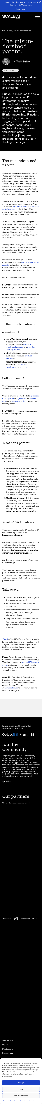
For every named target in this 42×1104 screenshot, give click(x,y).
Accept (21, 1083)
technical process (15, 347)
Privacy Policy (7, 1101)
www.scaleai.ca (11, 688)
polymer (23, 367)
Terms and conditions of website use (26, 1101)
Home (4, 31)
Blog (10, 31)
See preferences (21, 1096)
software (27, 344)
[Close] (40, 2)
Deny (21, 1089)
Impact (5, 1045)
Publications (7, 1049)
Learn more (21, 9)
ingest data (21, 398)
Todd (5, 639)
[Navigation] (37, 17)
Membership (7, 1053)
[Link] (14, 17)
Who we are (7, 1040)
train (25, 401)
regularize (16, 401)
